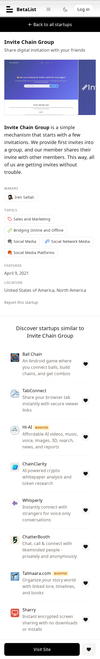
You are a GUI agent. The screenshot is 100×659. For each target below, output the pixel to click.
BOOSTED (41, 427)
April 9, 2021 (16, 273)
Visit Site (42, 649)
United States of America (29, 290)
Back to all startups (52, 24)
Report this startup (21, 302)
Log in (83, 9)
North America (71, 290)
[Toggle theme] (65, 9)
